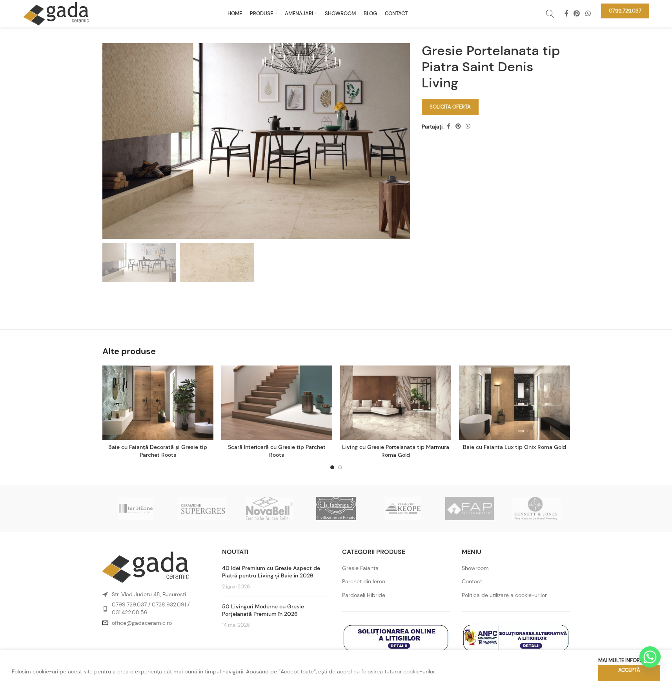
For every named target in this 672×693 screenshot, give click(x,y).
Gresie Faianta (360, 568)
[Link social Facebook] (566, 13)
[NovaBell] (269, 508)
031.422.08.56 (130, 612)
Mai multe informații (625, 660)
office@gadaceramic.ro (142, 622)
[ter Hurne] (135, 508)
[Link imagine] (145, 566)
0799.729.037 (129, 604)
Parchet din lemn (363, 581)
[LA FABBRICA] (335, 508)
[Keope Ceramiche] (403, 508)
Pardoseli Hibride (363, 595)
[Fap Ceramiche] (469, 508)
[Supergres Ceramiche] (202, 508)
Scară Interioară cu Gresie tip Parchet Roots (277, 450)
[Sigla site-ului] (56, 12)
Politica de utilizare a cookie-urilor (504, 595)
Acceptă (629, 670)
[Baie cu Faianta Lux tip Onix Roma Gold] (514, 402)
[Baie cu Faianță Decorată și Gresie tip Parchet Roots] (157, 402)
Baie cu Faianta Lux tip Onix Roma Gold (514, 447)
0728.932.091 (169, 604)
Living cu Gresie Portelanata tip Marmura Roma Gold (395, 450)
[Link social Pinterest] (577, 13)
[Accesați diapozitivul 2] (340, 467)
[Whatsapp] (650, 657)
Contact (472, 581)
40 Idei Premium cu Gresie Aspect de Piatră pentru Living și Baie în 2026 (271, 572)
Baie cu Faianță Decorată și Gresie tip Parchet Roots (157, 450)
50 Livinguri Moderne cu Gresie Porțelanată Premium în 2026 (263, 610)
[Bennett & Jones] (536, 508)
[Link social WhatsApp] (588, 13)
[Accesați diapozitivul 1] (332, 467)
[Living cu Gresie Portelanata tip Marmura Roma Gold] (395, 402)
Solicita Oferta (450, 106)
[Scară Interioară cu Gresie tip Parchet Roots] (276, 402)
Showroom (475, 568)
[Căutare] (550, 14)
